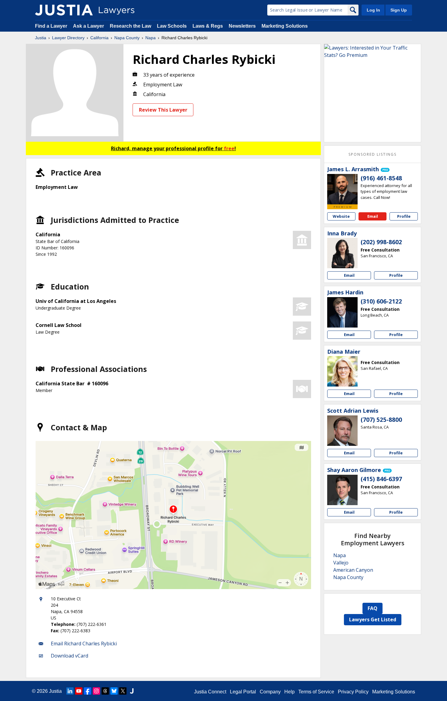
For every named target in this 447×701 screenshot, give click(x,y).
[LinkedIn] (70, 691)
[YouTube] (78, 691)
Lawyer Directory (68, 37)
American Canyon (353, 570)
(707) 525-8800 (381, 420)
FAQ (372, 608)
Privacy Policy (353, 691)
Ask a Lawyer (89, 26)
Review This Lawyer (163, 109)
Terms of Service (316, 691)
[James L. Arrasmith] (342, 189)
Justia (40, 37)
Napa (150, 37)
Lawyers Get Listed (372, 619)
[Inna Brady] (342, 253)
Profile (404, 216)
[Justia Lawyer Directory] (64, 10)
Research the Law (130, 26)
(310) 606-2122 (381, 301)
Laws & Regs (207, 26)
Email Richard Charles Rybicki (84, 643)
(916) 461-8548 (381, 178)
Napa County (127, 37)
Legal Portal (243, 691)
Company (270, 691)
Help (289, 691)
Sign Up (398, 10)
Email (372, 216)
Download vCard (69, 655)
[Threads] (105, 691)
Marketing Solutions (285, 26)
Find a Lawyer (51, 26)
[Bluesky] (114, 691)
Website (341, 216)
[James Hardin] (342, 312)
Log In (373, 10)
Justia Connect (210, 691)
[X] (122, 691)
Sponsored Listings (372, 154)
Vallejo (340, 562)
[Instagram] (96, 691)
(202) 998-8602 (381, 242)
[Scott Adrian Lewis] (342, 430)
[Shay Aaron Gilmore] (342, 490)
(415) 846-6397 (381, 479)
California (99, 37)
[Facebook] (87, 691)
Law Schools (172, 26)
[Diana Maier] (342, 371)
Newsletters (242, 26)
